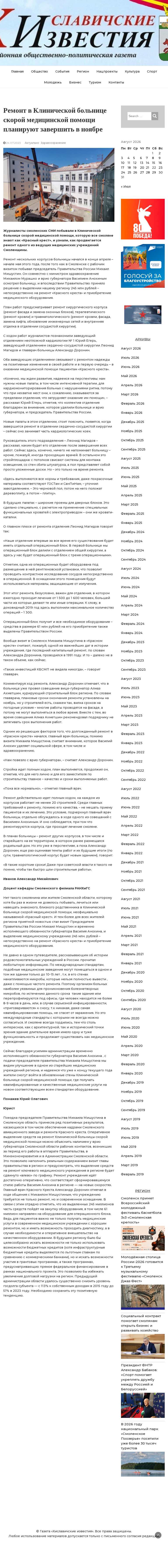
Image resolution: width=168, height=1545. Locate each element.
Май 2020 (129, 1037)
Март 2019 (129, 1165)
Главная (17, 71)
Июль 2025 (130, 468)
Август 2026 (131, 348)
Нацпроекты (106, 71)
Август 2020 (131, 1009)
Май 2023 (129, 706)
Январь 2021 (131, 963)
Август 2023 (131, 679)
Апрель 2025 (131, 495)
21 (147, 168)
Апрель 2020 (132, 1046)
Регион (83, 71)
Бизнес (75, 82)
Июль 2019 (129, 1128)
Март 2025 (129, 504)
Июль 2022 (130, 798)
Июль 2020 (130, 1018)
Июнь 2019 (130, 1138)
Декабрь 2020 (133, 972)
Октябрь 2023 (132, 660)
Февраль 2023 (132, 734)
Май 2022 (129, 816)
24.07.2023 (13, 142)
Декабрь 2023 (132, 642)
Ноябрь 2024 (131, 541)
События (62, 71)
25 (129, 172)
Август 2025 (131, 459)
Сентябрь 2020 (133, 1000)
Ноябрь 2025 (131, 431)
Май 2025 (129, 486)
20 (142, 168)
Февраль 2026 (132, 403)
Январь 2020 (132, 1073)
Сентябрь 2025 (133, 449)
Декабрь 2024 (132, 532)
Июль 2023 (130, 688)
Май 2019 (128, 1147)
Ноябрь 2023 (131, 651)
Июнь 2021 (130, 917)
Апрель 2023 (131, 715)
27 (142, 172)
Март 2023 (129, 725)
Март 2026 (129, 394)
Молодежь (53, 82)
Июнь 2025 (130, 477)
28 (148, 172)
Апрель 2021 (131, 936)
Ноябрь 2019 (131, 1092)
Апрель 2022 (131, 826)
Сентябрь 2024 (133, 559)
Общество (39, 71)
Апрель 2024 (131, 605)
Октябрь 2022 (132, 770)
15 (153, 163)
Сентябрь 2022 (133, 780)
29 (154, 172)
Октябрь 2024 (132, 550)
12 (134, 163)
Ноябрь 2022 (131, 761)
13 (141, 163)
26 (135, 172)
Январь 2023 (131, 743)
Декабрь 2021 (132, 862)
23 (161, 168)
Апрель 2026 (131, 385)
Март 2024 (129, 615)
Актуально (32, 142)
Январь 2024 (131, 633)
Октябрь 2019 (132, 1101)
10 (122, 163)
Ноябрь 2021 (131, 871)
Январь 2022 (131, 853)
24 (123, 172)
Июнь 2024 (130, 587)
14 (147, 163)
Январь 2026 (131, 413)
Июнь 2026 (130, 367)
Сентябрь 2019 (133, 1110)
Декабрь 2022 (132, 752)
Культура (132, 71)
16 (160, 163)
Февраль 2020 (133, 1064)
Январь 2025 (131, 523)
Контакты (116, 82)
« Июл (126, 187)
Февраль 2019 (132, 1174)
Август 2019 (130, 1119)
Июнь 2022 (130, 807)
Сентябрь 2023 (133, 670)
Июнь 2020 (130, 1027)
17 (122, 168)
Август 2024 (131, 569)
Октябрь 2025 (132, 440)
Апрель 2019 (131, 1156)
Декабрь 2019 (132, 1082)
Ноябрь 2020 (132, 982)
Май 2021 (128, 926)
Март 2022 (129, 835)
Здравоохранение (53, 142)
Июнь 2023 (130, 697)
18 (129, 168)
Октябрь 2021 (132, 881)
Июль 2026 (130, 358)
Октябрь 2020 (132, 991)
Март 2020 (130, 1055)
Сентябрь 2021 (133, 890)
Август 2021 (130, 899)
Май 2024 (129, 596)
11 (129, 163)
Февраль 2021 (132, 954)
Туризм (95, 82)
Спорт (152, 71)
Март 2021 (129, 945)
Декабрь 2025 (132, 422)
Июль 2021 (129, 908)
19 (134, 168)
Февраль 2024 (132, 624)
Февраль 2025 (132, 514)
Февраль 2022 (132, 844)
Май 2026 (129, 376)
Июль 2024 (130, 578)
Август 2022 (131, 789)
